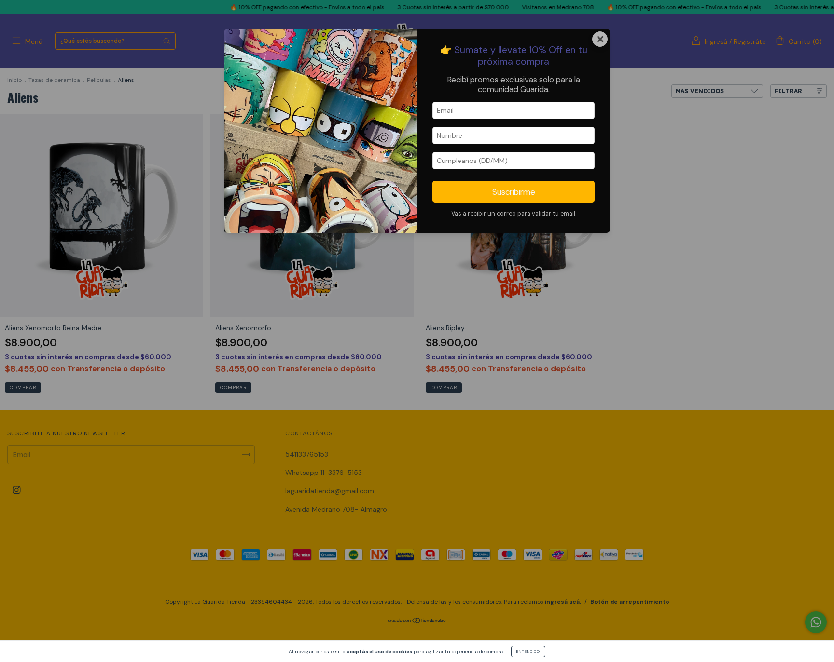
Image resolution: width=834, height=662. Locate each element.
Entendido (528, 651)
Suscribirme (513, 192)
